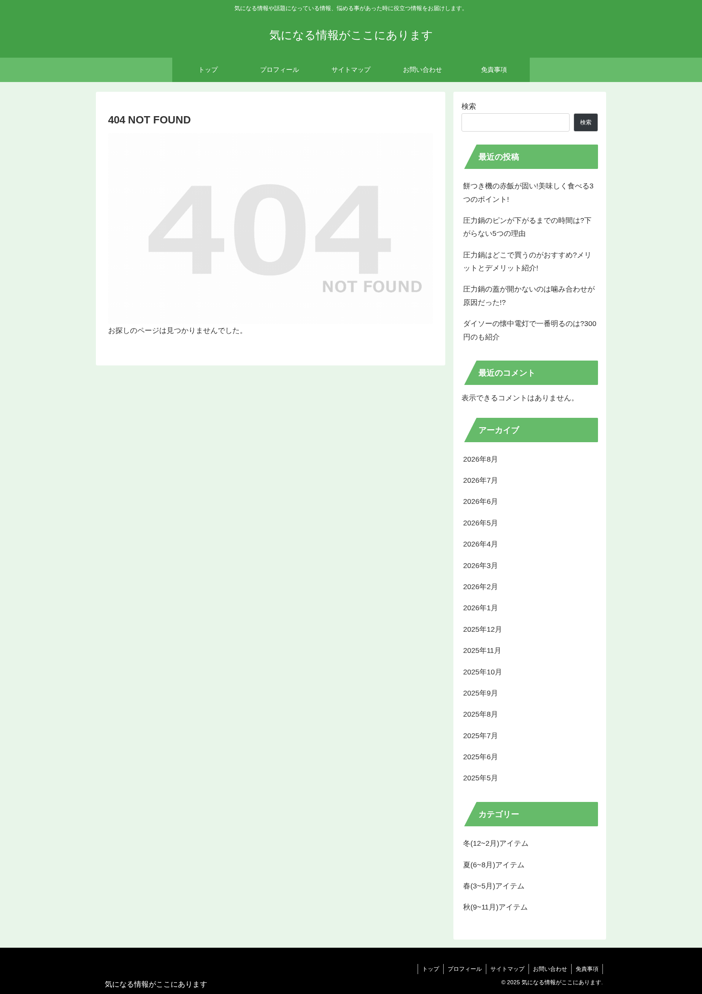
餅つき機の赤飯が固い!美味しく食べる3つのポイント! (528, 192)
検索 (469, 106)
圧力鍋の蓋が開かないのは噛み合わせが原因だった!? (529, 295)
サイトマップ (507, 969)
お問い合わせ (550, 969)
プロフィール (465, 969)
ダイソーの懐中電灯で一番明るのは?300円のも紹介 (529, 330)
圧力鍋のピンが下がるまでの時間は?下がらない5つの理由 (527, 227)
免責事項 (587, 969)
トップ (430, 969)
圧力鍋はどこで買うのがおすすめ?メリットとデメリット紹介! (527, 261)
